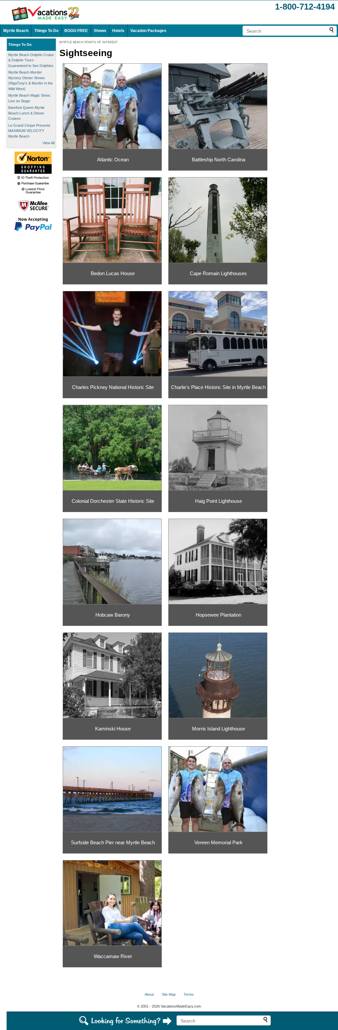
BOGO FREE (76, 30)
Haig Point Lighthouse (218, 501)
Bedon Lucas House (113, 273)
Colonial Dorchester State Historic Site (113, 501)
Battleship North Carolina (218, 159)
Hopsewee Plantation (218, 615)
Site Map (169, 994)
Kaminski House (113, 728)
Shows (100, 30)
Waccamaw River (113, 956)
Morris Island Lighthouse (218, 728)
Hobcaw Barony (112, 615)
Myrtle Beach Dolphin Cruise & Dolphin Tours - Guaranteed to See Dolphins (31, 60)
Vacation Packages (148, 30)
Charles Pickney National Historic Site (113, 387)
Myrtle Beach (15, 30)
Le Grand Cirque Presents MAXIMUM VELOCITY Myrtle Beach (29, 130)
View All (48, 143)
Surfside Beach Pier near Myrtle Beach (113, 842)
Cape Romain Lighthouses (218, 273)
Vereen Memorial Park (218, 842)
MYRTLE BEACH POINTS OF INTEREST (88, 42)
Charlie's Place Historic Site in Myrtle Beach (218, 387)
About (149, 994)
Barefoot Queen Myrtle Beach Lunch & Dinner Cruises (26, 113)
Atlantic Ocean (113, 159)
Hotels (118, 30)
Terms (189, 994)
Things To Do (46, 30)
